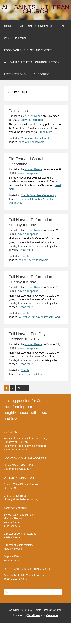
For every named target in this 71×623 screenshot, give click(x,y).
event (32, 260)
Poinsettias (18, 111)
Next (22, 388)
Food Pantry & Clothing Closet (28, 50)
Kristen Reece (33, 116)
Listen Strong (15, 74)
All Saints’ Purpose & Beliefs (42, 26)
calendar (24, 199)
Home (8, 26)
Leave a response (32, 119)
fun (40, 374)
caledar (23, 260)
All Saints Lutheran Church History (32, 62)
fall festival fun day (29, 317)
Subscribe (42, 74)
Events (46, 138)
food (57, 317)
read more (46, 132)
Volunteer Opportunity (43, 195)
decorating (25, 142)
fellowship (38, 142)
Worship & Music (16, 38)
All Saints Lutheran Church (35, 9)
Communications (31, 138)
